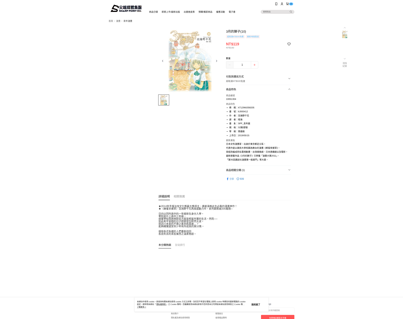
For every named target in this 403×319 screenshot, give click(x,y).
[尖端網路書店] (126, 8)
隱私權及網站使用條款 (180, 318)
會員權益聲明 (221, 318)
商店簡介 (175, 314)
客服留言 (219, 314)
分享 (232, 179)
